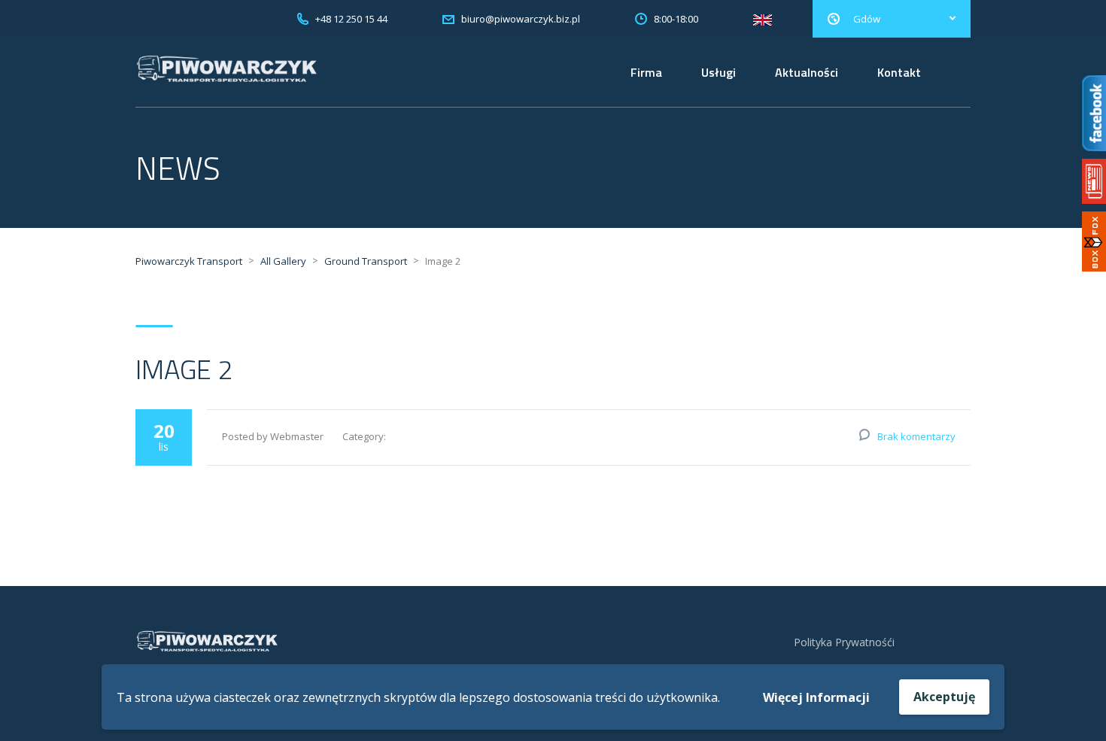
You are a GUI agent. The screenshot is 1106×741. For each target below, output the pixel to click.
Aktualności (806, 72)
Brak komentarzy (916, 436)
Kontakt (899, 72)
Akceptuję (944, 696)
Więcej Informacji (816, 697)
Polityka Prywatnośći (844, 642)
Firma (646, 72)
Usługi (718, 72)
